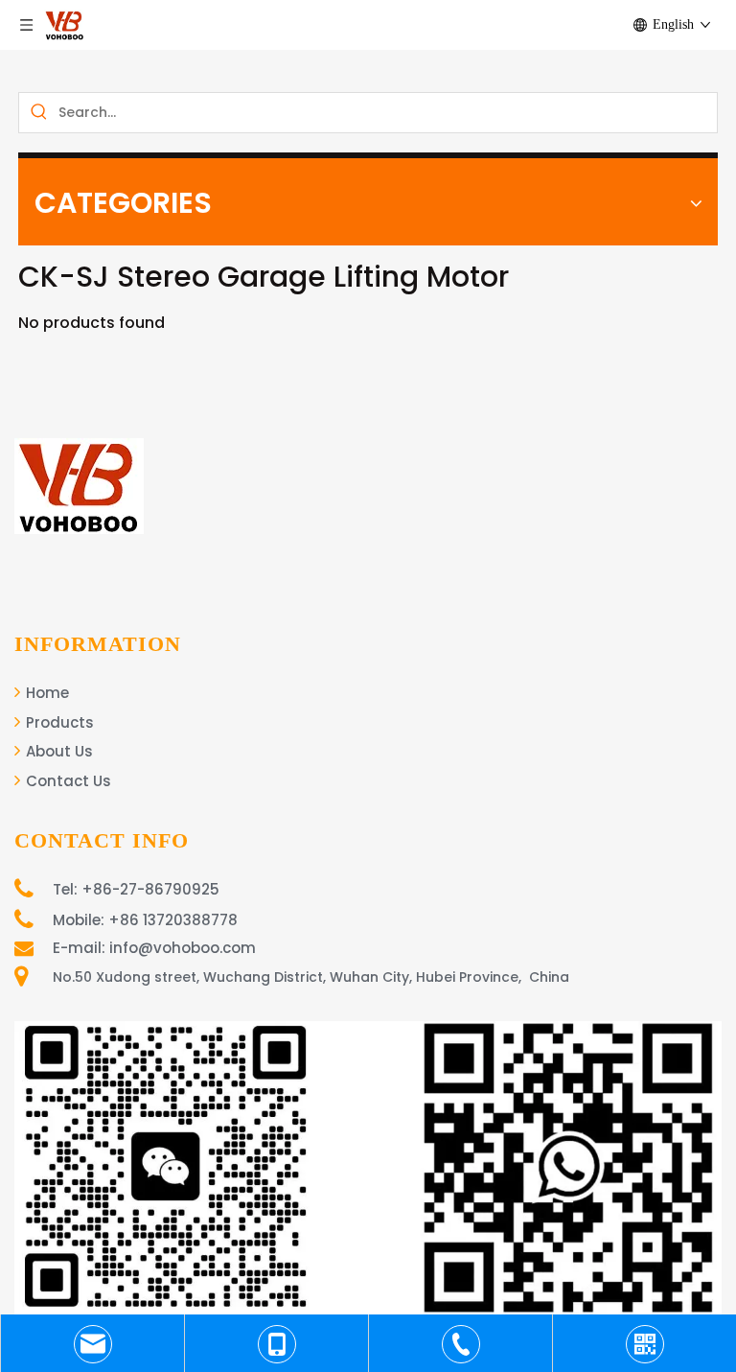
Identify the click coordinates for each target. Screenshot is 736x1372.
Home (45, 693)
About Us (57, 751)
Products (58, 722)
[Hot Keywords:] (38, 112)
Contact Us (66, 781)
